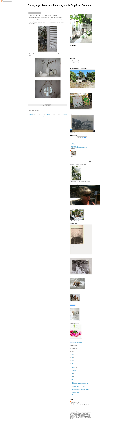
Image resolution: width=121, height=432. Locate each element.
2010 (72, 363)
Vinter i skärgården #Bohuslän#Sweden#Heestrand (79, 147)
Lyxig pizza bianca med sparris (76, 143)
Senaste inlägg (31, 114)
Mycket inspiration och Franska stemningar (79, 386)
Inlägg (72, 60)
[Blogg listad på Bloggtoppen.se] (76, 342)
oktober (73, 369)
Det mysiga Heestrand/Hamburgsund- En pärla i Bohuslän (60, 5)
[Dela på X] (47, 105)
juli (72, 373)
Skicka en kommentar (33, 112)
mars (73, 379)
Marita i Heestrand (74, 146)
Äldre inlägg (65, 114)
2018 (72, 354)
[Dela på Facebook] (49, 105)
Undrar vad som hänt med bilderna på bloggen (80, 383)
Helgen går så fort (75, 385)
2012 (72, 360)
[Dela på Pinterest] (50, 105)
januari (73, 382)
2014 (72, 357)
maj (72, 376)
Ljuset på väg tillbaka (75, 392)
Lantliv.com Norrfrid (74, 142)
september (74, 370)
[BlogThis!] (46, 105)
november (74, 367)
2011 (72, 361)
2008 (72, 394)
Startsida (48, 114)
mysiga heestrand (74, 401)
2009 (72, 364)
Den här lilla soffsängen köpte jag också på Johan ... (81, 389)
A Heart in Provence (75, 150)
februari (73, 380)
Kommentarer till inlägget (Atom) (40, 116)
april (73, 377)
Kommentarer (73, 62)
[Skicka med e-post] (45, 105)
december (74, 366)
